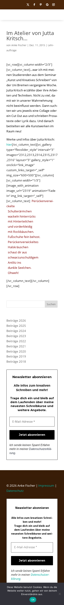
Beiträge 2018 (16, 361)
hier (9, 144)
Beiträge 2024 (16, 331)
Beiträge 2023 (16, 336)
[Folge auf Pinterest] (40, 4)
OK (33, 599)
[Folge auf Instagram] (53, 4)
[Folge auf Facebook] (34, 4)
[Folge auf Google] (47, 4)
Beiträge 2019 (16, 356)
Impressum (46, 485)
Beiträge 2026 (16, 320)
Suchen (51, 304)
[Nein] (59, 594)
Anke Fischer (18, 45)
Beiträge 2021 (16, 346)
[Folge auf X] (27, 4)
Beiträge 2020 (16, 351)
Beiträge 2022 (16, 341)
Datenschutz (15, 491)
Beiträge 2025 (16, 326)
